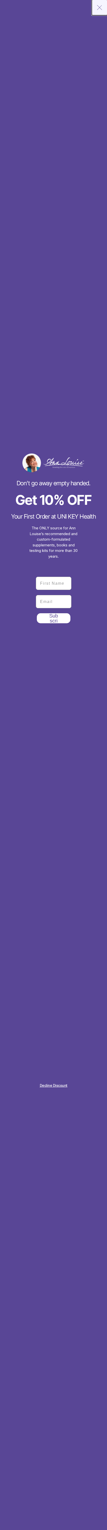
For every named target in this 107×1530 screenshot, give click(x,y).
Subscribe (53, 618)
